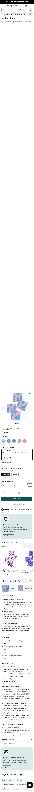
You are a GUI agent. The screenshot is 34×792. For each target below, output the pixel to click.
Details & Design (16, 595)
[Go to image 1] (15, 423)
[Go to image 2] (16, 423)
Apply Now (7, 767)
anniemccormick (17, 21)
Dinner (15, 474)
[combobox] (23, 10)
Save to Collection (17, 504)
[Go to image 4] (18, 423)
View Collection (8, 536)
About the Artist (16, 744)
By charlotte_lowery (26, 572)
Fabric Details (7, 463)
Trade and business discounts (17, 2)
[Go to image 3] (17, 423)
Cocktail (6, 474)
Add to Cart (17, 499)
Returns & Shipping (16, 739)
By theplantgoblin (6, 574)
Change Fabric (8, 458)
